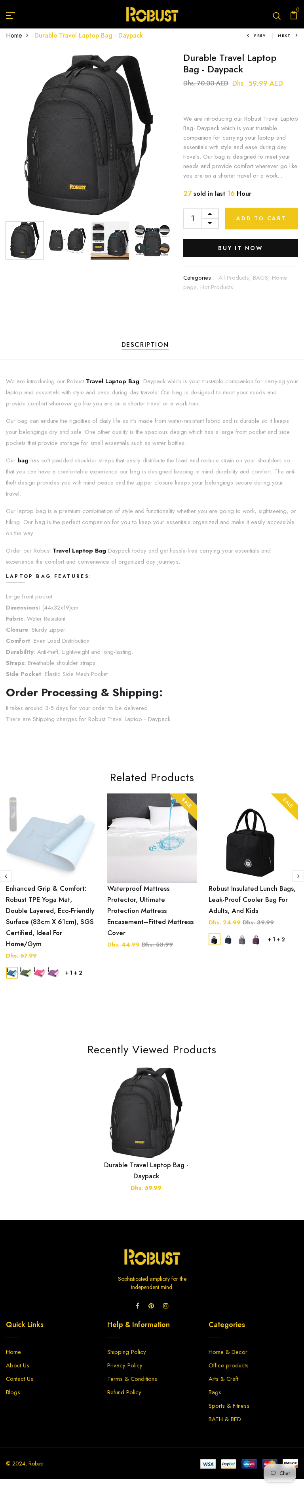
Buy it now (240, 248)
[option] (88, 135)
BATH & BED (225, 1419)
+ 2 (78, 973)
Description (145, 344)
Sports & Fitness (229, 1405)
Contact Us (19, 1379)
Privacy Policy (124, 1365)
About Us (17, 1365)
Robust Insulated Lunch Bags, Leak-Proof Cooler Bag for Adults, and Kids (252, 899)
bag (22, 460)
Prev (260, 35)
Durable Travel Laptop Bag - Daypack (146, 1170)
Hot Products (216, 287)
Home (14, 35)
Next (284, 35)
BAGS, (262, 277)
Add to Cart (261, 218)
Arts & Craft (223, 1379)
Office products (229, 1365)
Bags (215, 1392)
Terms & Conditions (132, 1379)
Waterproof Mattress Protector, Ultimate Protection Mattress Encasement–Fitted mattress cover (150, 910)
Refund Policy (124, 1392)
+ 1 (68, 973)
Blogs (13, 1392)
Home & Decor (228, 1352)
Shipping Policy (126, 1352)
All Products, (235, 277)
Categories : (199, 277)
